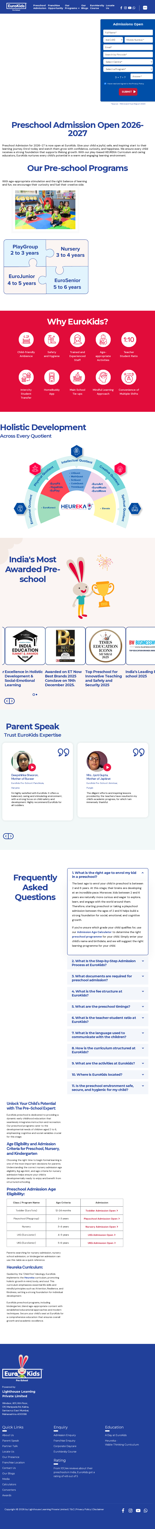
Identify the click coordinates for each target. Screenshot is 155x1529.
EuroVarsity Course (97, 7)
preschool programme (87, 936)
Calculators (9, 1484)
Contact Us (9, 1468)
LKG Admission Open (102, 1235)
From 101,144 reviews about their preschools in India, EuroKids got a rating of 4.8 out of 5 (74, 1472)
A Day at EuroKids (116, 1435)
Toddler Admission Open (102, 1210)
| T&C (71, 1509)
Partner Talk (10, 1446)
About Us (8, 1435)
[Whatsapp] (134, 8)
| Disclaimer (98, 1509)
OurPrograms (71, 7)
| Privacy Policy (83, 1509)
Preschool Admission (39, 7)
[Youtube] (130, 8)
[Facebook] (122, 8)
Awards (6, 1495)
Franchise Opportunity (55, 7)
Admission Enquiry (65, 1435)
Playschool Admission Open (102, 1218)
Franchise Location (13, 1462)
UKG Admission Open (102, 1243)
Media (6, 1479)
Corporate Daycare (65, 1446)
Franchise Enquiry (64, 1440)
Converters (9, 1489)
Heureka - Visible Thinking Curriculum (122, 1442)
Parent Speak (10, 1440)
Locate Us (110, 7)
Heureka (29, 1277)
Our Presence (10, 1457)
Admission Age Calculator (94, 932)
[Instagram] (126, 8)
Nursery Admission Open (102, 1226)
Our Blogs (84, 7)
